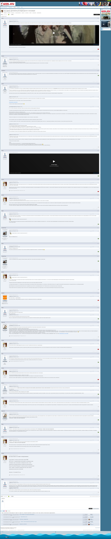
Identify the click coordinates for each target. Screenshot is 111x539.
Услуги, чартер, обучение (16, 514)
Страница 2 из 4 (5, 14)
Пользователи (10, 7)
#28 (97, 70)
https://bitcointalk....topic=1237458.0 (13, 102)
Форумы (15, 7)
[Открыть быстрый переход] (109, 7)
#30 (97, 150)
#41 (97, 340)
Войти (106, 0)
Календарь (18, 7)
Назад (2, 14)
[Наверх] (55, 532)
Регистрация (109, 0)
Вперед (12, 14)
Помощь (2, 531)
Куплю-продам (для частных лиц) (7, 514)
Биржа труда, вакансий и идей (16, 521)
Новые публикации (106, 7)
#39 (97, 307)
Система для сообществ (105, 531)
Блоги (22, 7)
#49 (97, 453)
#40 (97, 322)
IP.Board (109, 531)
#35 (97, 243)
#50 (97, 479)
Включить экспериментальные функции (106, 29)
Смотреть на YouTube (96, 44)
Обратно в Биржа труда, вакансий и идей (95, 496)
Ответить (97, 14)
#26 (97, 18)
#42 (97, 353)
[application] (51, 503)
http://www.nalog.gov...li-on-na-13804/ (63, 333)
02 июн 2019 (91, 517)
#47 (97, 424)
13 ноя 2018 (91, 522)
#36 (97, 256)
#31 (97, 179)
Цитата (94, 50)
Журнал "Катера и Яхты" (4, 7)
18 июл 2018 (91, 524)
